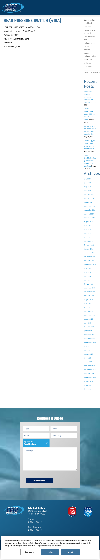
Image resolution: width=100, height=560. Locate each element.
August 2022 (88, 319)
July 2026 (87, 179)
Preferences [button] (56, 545)
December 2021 (89, 334)
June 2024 (87, 272)
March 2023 (88, 311)
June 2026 (87, 183)
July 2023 (87, 303)
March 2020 (88, 362)
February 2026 (89, 198)
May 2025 (87, 233)
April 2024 (87, 280)
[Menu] (95, 5)
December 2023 (89, 288)
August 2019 (88, 381)
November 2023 (89, 292)
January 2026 (88, 202)
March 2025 (88, 241)
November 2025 (89, 210)
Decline (50, 552)
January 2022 (88, 331)
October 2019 (89, 373)
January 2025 (88, 249)
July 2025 (87, 225)
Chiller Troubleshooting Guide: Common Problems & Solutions (90, 160)
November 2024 (89, 257)
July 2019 (87, 385)
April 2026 (87, 190)
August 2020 (88, 354)
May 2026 (87, 187)
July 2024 (87, 268)
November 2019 (89, 370)
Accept (70, 552)
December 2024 (89, 253)
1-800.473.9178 (35, 521)
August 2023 (88, 299)
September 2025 (90, 218)
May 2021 (87, 350)
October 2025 (89, 214)
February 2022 (89, 327)
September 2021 (90, 342)
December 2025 (89, 206)
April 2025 (87, 237)
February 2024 (89, 284)
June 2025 (87, 229)
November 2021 (89, 338)
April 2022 (87, 323)
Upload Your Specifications (30, 442)
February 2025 (89, 245)
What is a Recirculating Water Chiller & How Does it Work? (89, 114)
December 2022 (89, 315)
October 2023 (89, 296)
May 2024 (87, 276)
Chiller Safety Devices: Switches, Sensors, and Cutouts (88, 96)
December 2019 (89, 366)
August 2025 (88, 222)
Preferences (29, 552)
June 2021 (87, 346)
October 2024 (89, 261)
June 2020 (87, 358)
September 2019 (90, 377)
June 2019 (87, 389)
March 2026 (88, 194)
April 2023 (87, 307)
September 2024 (90, 264)
